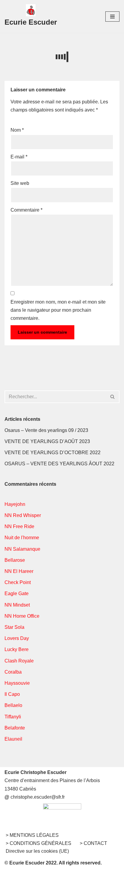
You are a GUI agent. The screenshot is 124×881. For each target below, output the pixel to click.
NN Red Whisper (23, 515)
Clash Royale (19, 660)
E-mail (19, 156)
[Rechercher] (112, 396)
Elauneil (13, 739)
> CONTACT (93, 843)
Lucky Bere (17, 649)
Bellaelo (13, 705)
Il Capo (12, 694)
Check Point (18, 582)
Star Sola (14, 627)
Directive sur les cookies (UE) (37, 851)
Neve (34, 874)
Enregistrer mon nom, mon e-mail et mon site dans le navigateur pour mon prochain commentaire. (58, 310)
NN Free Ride (19, 526)
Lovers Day (17, 638)
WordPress (84, 874)
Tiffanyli (13, 716)
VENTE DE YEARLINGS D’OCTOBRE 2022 (53, 452)
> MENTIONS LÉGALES (32, 835)
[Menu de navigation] (112, 16)
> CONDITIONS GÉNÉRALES (38, 843)
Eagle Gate (17, 593)
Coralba (13, 672)
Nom (17, 130)
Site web (20, 183)
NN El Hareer (19, 571)
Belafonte (15, 727)
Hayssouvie (17, 683)
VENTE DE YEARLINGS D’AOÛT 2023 (47, 441)
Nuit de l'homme (22, 537)
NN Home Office (22, 616)
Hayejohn (15, 504)
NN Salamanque (22, 549)
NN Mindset (17, 604)
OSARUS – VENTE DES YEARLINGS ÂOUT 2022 (59, 463)
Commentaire (26, 210)
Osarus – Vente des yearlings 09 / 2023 (46, 430)
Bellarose (15, 560)
